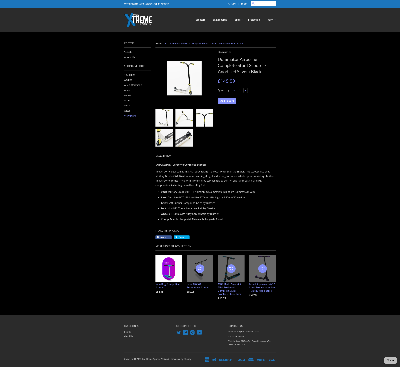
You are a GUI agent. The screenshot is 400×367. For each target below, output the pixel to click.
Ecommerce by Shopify (180, 359)
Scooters (201, 19)
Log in (244, 3)
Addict (128, 79)
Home (158, 43)
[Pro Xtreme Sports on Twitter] (178, 333)
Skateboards (220, 19)
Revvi (271, 19)
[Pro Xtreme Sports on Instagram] (192, 333)
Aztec (127, 105)
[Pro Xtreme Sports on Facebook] (185, 333)
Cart (233, 4)
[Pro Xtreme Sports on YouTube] (199, 333)
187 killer (129, 74)
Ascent (128, 95)
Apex (127, 90)
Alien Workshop (133, 85)
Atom (127, 100)
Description (163, 155)
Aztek (127, 110)
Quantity (223, 90)
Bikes (238, 19)
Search (128, 52)
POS (162, 359)
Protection (254, 19)
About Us (129, 57)
